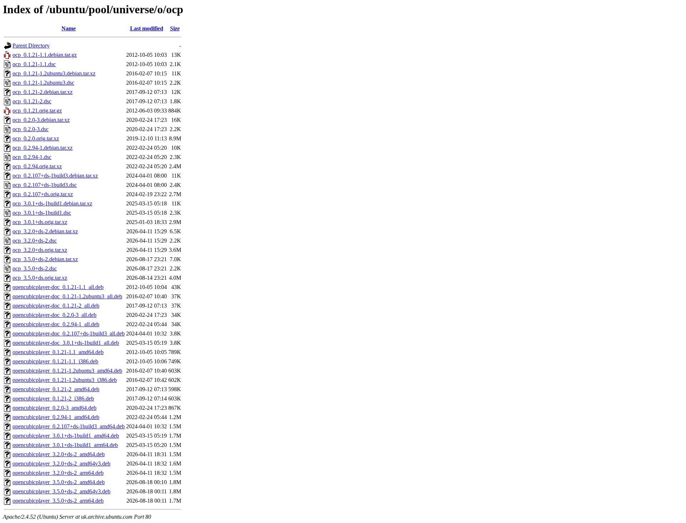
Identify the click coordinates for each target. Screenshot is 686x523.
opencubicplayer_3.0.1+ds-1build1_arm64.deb (65, 445)
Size (175, 28)
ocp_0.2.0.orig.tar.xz (36, 138)
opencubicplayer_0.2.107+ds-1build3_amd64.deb (69, 426)
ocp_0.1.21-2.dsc (32, 101)
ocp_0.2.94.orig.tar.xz (37, 166)
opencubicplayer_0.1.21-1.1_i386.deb (55, 361)
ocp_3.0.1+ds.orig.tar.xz (40, 222)
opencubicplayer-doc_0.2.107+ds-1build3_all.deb (69, 333)
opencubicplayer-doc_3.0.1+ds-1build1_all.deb (66, 343)
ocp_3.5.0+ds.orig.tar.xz (40, 278)
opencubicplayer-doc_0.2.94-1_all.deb (56, 324)
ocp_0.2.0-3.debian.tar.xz (41, 120)
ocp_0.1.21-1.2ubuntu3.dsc (43, 83)
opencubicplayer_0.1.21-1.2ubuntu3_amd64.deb (67, 371)
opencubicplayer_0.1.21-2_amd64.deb (56, 389)
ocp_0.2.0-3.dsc (31, 129)
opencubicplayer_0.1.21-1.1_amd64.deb (58, 352)
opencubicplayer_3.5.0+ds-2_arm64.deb (58, 501)
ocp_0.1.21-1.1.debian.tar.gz (45, 55)
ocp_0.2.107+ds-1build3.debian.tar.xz (55, 176)
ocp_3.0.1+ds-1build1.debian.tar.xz (52, 203)
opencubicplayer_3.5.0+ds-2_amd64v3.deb (61, 491)
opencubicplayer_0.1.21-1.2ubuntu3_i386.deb (65, 380)
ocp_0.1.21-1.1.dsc (34, 64)
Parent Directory (31, 46)
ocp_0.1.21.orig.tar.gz (37, 111)
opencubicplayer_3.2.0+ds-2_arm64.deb (58, 473)
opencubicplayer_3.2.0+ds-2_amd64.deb (59, 454)
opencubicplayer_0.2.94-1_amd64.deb (56, 417)
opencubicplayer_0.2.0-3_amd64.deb (54, 408)
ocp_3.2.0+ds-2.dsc (35, 241)
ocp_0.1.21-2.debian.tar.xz (43, 92)
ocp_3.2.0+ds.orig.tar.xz (40, 250)
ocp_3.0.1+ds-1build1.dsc (42, 213)
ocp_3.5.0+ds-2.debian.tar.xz (45, 259)
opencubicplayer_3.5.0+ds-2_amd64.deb (59, 482)
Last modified (146, 28)
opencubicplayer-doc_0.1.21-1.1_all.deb (58, 287)
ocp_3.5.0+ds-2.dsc (35, 268)
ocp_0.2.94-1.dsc (32, 157)
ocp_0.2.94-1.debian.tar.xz (43, 148)
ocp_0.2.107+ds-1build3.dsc (45, 185)
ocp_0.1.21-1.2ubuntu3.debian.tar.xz (54, 73)
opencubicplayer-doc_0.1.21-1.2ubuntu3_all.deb (67, 296)
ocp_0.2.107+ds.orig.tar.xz (43, 194)
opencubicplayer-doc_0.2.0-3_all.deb (54, 315)
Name (68, 28)
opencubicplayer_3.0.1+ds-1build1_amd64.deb (66, 436)
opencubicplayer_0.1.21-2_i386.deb (53, 398)
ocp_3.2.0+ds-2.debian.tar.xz (45, 231)
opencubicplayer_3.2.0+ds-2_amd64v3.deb (61, 463)
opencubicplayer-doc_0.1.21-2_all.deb (56, 306)
